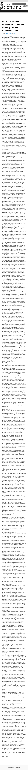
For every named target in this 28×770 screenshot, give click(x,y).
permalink (4, 763)
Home (3, 11)
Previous (4, 15)
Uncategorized (13, 761)
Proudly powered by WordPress (14, 767)
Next (24, 15)
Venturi (14, 33)
